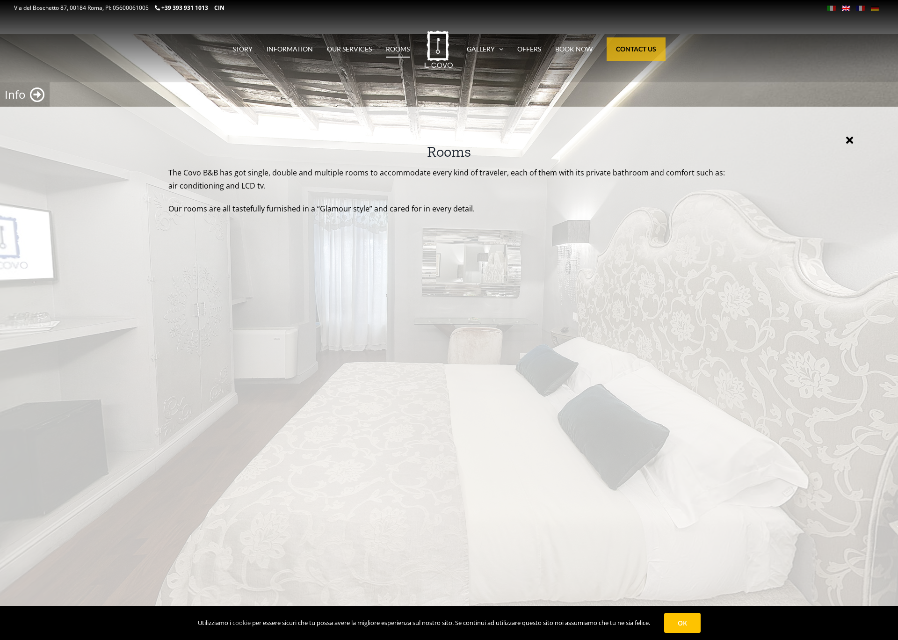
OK (682, 622)
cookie (241, 622)
